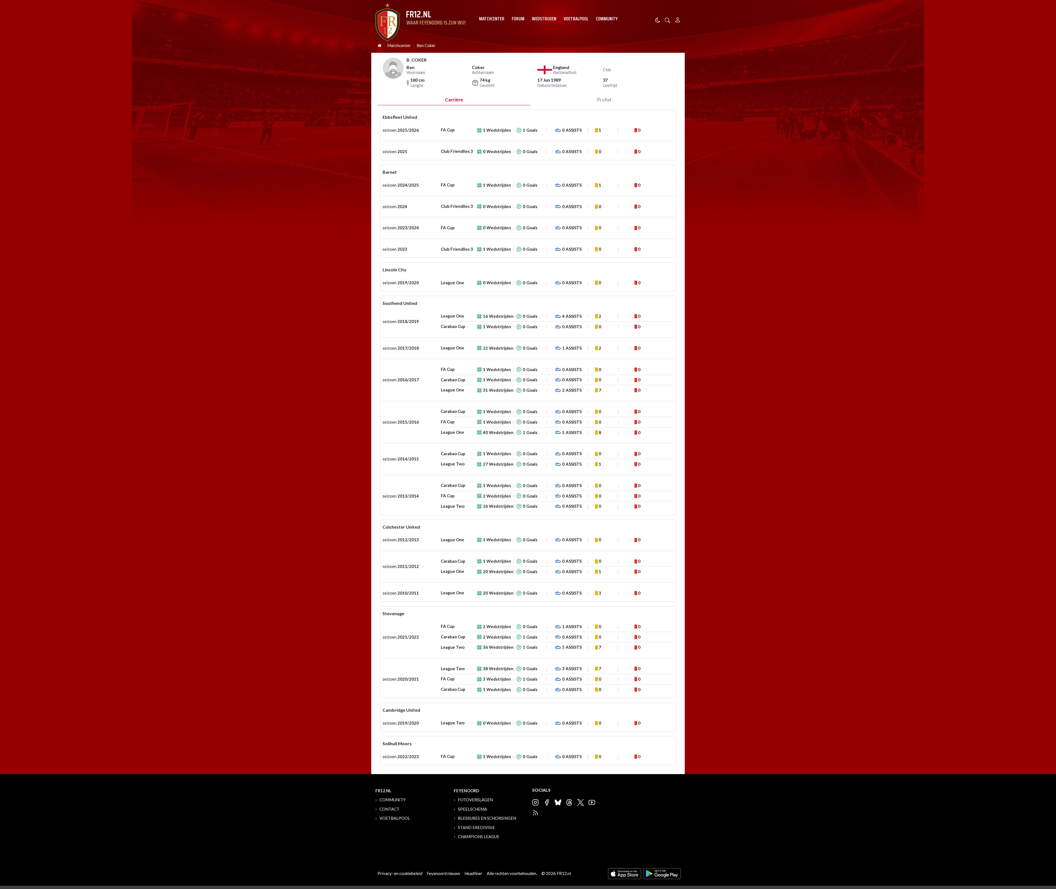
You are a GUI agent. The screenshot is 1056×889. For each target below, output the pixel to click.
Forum (518, 18)
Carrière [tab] (454, 100)
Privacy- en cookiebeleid (400, 873)
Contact (389, 809)
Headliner (473, 873)
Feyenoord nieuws (443, 873)
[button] (667, 19)
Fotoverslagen (475, 799)
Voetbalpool (576, 18)
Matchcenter (491, 18)
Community (607, 18)
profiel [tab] (604, 100)
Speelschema (472, 809)
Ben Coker (426, 45)
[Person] (678, 19)
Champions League (478, 836)
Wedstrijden (544, 18)
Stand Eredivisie (476, 827)
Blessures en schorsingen (487, 818)
